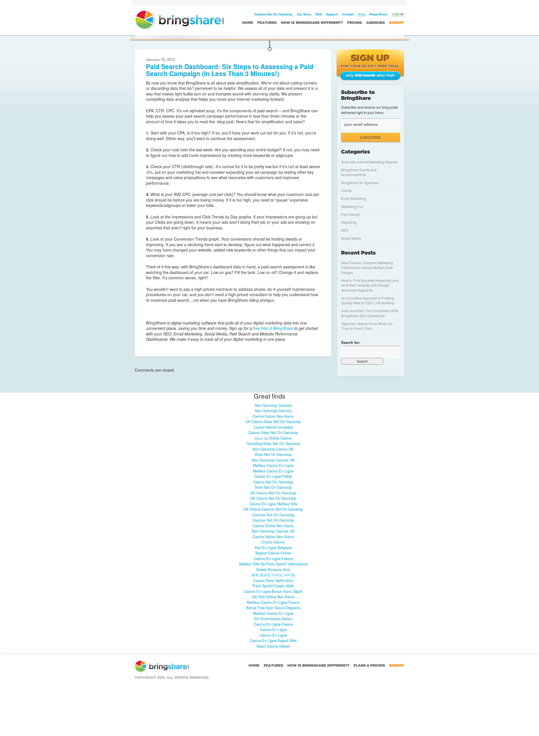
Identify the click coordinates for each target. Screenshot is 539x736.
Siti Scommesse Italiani (273, 618)
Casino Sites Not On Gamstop (273, 432)
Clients (346, 190)
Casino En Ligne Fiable (273, 476)
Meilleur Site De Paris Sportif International (273, 563)
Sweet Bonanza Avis (273, 569)
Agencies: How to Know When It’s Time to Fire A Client (366, 326)
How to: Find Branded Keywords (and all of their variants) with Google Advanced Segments (369, 285)
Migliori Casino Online (273, 553)
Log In (397, 14)
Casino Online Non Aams (273, 525)
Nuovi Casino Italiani (273, 646)
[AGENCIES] (375, 22)
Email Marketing (353, 198)
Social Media (351, 238)
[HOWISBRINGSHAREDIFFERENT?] (312, 22)
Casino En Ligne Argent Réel (273, 640)
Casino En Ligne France (273, 558)
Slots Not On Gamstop (273, 454)
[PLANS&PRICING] (369, 665)
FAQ (318, 14)
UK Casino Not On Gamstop (273, 492)
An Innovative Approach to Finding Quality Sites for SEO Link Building (367, 300)
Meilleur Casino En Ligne (273, 465)
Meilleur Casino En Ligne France (273, 602)
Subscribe (370, 137)
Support (332, 14)
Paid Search (350, 214)
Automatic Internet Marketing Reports (369, 161)
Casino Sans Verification (273, 580)
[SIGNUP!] (396, 22)
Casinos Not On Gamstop (273, 14)
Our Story (304, 14)
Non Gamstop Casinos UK (273, 460)
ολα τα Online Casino (273, 438)
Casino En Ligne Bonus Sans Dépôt (273, 591)
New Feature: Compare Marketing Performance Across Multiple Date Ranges (367, 267)
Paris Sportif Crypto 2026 (273, 585)
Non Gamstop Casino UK (273, 449)
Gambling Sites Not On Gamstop (273, 443)
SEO (344, 230)
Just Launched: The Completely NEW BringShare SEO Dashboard (370, 313)
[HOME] (247, 22)
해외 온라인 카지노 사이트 (273, 574)
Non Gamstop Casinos (273, 405)
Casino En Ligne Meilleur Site (273, 503)
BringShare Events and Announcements (358, 172)
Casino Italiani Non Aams (273, 416)
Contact (348, 14)
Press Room (378, 14)
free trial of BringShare (272, 328)
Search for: (350, 342)
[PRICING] (354, 22)
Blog (361, 14)
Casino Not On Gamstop (273, 481)
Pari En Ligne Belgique (273, 547)
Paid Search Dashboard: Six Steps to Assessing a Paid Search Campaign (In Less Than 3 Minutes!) (229, 70)
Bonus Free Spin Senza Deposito (273, 607)
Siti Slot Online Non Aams (273, 596)
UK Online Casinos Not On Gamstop (273, 509)
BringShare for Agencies (359, 182)
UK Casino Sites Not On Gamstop (273, 421)
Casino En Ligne (273, 629)
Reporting (348, 222)
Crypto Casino (273, 542)
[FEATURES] (267, 22)
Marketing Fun (352, 206)
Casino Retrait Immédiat (273, 427)
